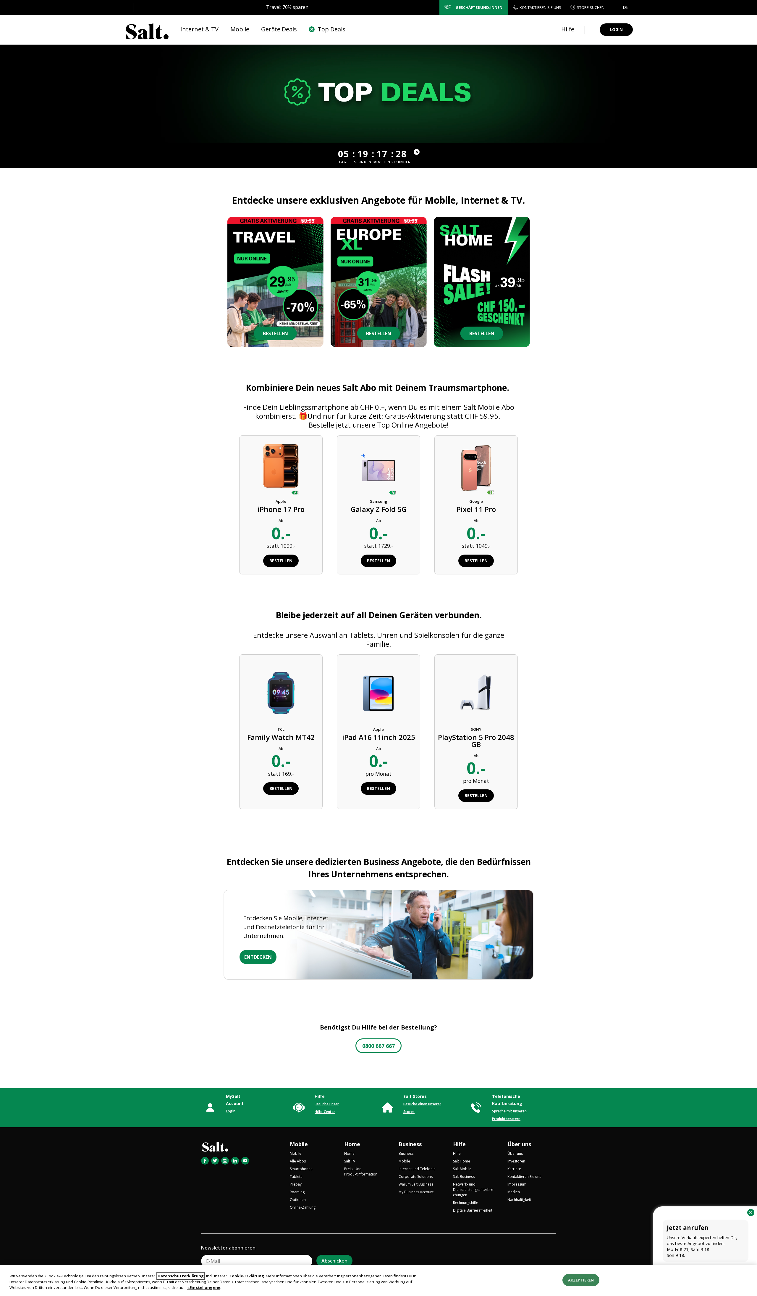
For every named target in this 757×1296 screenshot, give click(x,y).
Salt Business (464, 1176)
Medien (513, 1191)
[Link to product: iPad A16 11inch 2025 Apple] (379, 692)
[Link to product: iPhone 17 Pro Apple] (281, 468)
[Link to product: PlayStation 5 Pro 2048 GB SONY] (476, 692)
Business (410, 1144)
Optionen (298, 1199)
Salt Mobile (462, 1168)
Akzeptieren (581, 1279)
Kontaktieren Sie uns (524, 1176)
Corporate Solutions (416, 1176)
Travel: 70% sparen (287, 7)
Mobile (299, 1144)
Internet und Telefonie (417, 1168)
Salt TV (349, 1161)
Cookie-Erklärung (246, 1276)
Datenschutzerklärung (181, 1276)
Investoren (516, 1161)
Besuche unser (327, 1104)
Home (352, 1144)
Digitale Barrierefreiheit (472, 1210)
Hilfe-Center (325, 1111)
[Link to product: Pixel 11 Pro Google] (476, 468)
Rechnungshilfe (465, 1202)
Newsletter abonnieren (228, 1247)
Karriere (514, 1168)
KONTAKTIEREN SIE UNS (540, 7)
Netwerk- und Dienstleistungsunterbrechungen (473, 1189)
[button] (625, 7)
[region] (378, 1280)
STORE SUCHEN (590, 7)
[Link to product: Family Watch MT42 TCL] (281, 692)
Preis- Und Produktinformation (360, 1171)
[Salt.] (147, 29)
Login (230, 1111)
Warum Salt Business (416, 1184)
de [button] (625, 7)
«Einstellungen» (203, 1287)
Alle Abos (298, 1161)
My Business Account (416, 1191)
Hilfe (459, 1144)
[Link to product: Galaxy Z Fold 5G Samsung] (378, 468)
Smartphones (301, 1168)
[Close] (750, 1212)
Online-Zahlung (303, 1207)
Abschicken (334, 1261)
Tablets (296, 1176)
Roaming (297, 1191)
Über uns (519, 1144)
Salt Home (461, 1161)
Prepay (296, 1184)
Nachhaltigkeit (519, 1199)
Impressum (516, 1184)
